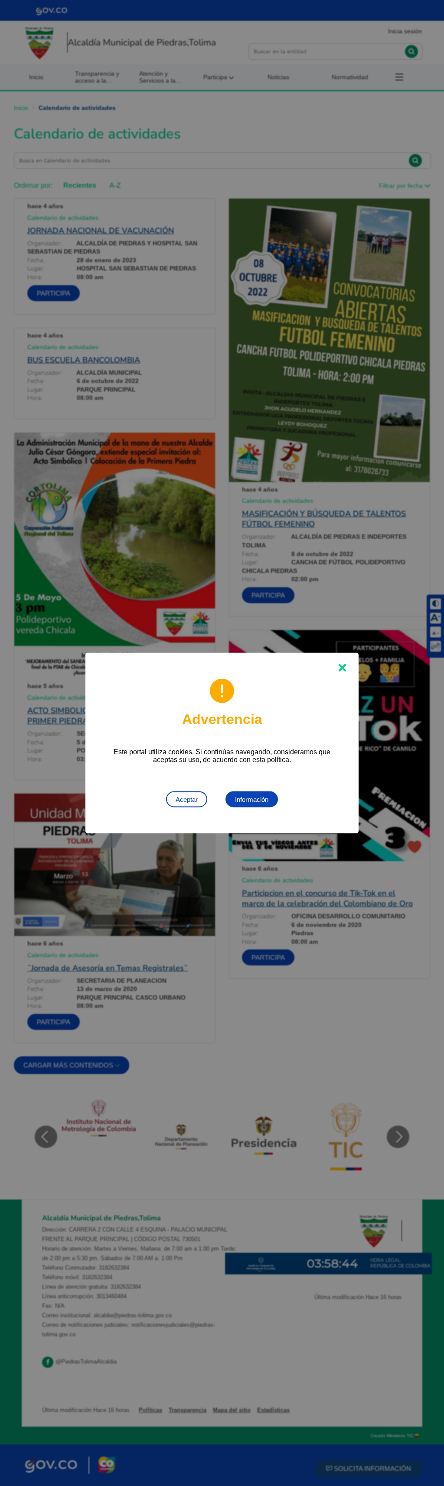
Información (251, 799)
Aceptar (187, 799)
